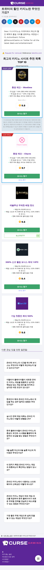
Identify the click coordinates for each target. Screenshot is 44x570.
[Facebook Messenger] (9, 21)
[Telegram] (32, 21)
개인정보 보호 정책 (8, 557)
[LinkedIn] (26, 21)
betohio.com (37, 53)
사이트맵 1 (5, 559)
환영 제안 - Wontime (22, 87)
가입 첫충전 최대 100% (22, 316)
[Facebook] (4, 21)
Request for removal (13, 53)
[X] (15, 21)
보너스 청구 (22, 113)
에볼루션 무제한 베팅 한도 (22, 205)
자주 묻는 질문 (7, 554)
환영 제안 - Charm (22, 154)
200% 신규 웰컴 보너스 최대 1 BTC (22, 262)
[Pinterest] (21, 21)
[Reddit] (37, 21)
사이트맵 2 (5, 562)
